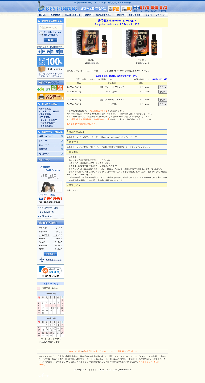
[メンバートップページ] (155, 15)
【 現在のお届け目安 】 (98, 111)
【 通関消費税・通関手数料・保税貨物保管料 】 (89, 119)
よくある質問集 (47, 212)
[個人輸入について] (72, 15)
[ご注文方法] (55, 15)
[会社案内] (120, 15)
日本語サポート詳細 (49, 207)
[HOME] (42, 15)
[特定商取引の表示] (103, 15)
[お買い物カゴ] (134, 15)
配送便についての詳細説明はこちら (82, 124)
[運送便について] (88, 15)
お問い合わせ (46, 216)
